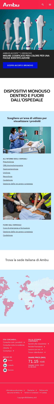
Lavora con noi (34, 350)
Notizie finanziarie (35, 347)
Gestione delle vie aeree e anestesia (18, 184)
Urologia (6, 173)
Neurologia (7, 177)
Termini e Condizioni (31, 393)
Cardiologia (8, 180)
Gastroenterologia (10, 169)
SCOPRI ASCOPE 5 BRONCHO (20, 66)
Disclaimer (31, 390)
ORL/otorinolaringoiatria (13, 166)
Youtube (11, 370)
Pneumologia (8, 162)
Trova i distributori (35, 352)
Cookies (44, 393)
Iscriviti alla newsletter (37, 344)
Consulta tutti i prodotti (12, 342)
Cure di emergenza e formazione (16, 228)
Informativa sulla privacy (14, 390)
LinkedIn (11, 365)
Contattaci (7, 351)
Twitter (10, 360)
